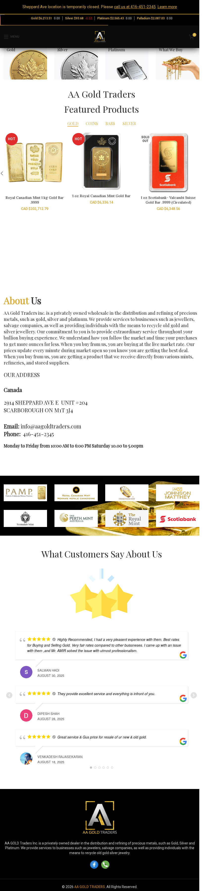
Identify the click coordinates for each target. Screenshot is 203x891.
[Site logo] (100, 36)
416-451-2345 (38, 434)
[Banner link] (25, 65)
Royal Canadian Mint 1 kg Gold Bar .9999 (34, 200)
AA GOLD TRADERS (89, 887)
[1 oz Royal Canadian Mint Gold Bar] (101, 161)
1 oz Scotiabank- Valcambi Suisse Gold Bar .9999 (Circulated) (168, 200)
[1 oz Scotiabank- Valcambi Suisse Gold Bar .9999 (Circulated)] (168, 162)
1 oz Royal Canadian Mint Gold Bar (101, 196)
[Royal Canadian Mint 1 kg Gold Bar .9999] (35, 162)
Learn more (167, 6)
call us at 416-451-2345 (135, 6)
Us (22, 300)
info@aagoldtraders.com (51, 426)
